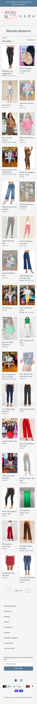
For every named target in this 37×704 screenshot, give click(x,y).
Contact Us (8, 627)
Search (6, 622)
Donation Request (11, 638)
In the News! (8, 643)
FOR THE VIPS (9, 648)
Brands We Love (10, 606)
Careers (7, 632)
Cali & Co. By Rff (14, 697)
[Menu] (33, 16)
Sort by (4, 38)
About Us (7, 611)
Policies (7, 617)
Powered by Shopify (26, 697)
